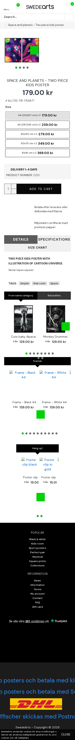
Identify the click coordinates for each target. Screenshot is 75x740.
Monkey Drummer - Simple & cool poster (56, 336)
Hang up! (37, 448)
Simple (24, 283)
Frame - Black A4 (24, 402)
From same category (21, 295)
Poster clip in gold (53, 477)
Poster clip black (34, 477)
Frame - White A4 (54, 402)
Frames (37, 361)
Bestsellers (54, 295)
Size (8, 107)
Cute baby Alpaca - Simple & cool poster (24, 336)
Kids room (39, 283)
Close (65, 734)
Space (54, 283)
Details (21, 239)
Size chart (37, 247)
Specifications (54, 239)
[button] (9, 50)
